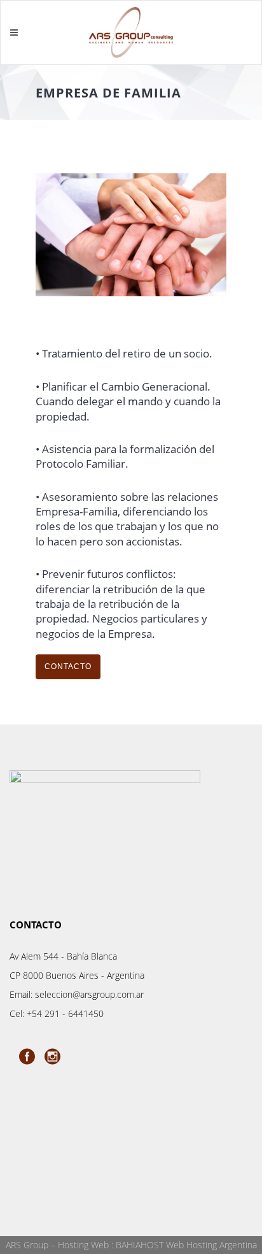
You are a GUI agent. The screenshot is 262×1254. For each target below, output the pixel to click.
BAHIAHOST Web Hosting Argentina (186, 1245)
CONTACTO (68, 666)
